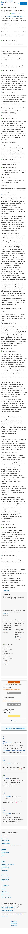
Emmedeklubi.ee (14, 925)
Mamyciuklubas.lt (14, 923)
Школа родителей (9, 2)
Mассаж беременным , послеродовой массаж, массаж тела (12, 685)
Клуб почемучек (5, 879)
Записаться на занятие (14, 716)
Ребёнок (3, 849)
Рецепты (3, 888)
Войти (24, 3)
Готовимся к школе (5, 867)
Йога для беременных (8, 697)
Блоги (2, 894)
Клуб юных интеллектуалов (7, 864)
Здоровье (3, 889)
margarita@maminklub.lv (11, 906)
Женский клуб (5, 885)
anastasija (8, 763)
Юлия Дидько (8, 742)
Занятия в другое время (14, 692)
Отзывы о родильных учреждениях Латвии (11, 844)
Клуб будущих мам (5, 843)
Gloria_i (7, 778)
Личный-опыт (6, 590)
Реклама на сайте (19, 914)
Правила (12, 914)
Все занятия (14, 720)
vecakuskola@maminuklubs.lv (7, 910)
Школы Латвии (4, 870)
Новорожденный (5, 852)
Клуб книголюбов (5, 880)
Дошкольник (4, 874)
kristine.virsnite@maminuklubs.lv (8, 907)
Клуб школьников (5, 865)
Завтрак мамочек (5, 892)
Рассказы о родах (5, 841)
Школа (3, 861)
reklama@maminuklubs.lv (6, 908)
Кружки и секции (5, 868)
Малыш (3, 853)
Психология (4, 856)
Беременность (5, 836)
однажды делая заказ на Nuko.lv (15, 16)
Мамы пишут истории (6, 897)
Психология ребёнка (6, 877)
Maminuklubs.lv (14, 921)
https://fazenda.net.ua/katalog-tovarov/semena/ (14, 750)
